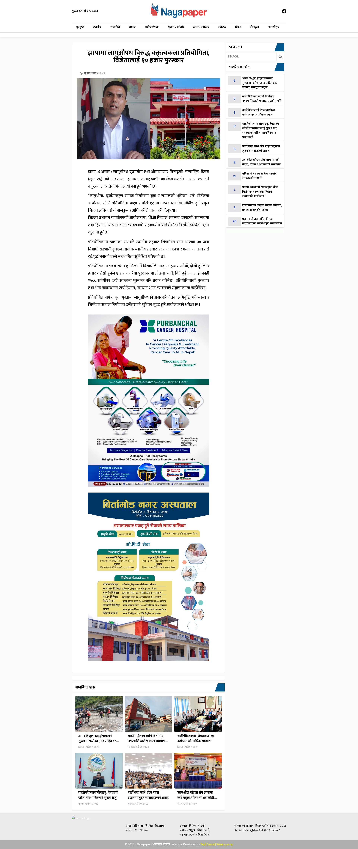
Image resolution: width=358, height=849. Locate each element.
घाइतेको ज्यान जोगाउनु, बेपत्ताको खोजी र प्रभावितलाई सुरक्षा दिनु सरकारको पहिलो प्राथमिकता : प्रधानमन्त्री (98, 795)
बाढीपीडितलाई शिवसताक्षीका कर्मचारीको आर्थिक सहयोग (195, 738)
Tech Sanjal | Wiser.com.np (216, 844)
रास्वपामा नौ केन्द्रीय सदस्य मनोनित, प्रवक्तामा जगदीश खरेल (262, 207)
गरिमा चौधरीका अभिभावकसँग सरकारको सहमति (259, 176)
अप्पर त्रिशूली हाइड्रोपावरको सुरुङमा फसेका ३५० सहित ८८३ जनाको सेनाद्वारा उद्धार (98, 738)
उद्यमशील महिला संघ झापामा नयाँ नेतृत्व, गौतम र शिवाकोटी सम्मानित (195, 795)
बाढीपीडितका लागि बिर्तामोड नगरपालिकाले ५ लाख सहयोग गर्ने (146, 738)
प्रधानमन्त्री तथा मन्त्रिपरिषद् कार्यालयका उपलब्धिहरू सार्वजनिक (262, 221)
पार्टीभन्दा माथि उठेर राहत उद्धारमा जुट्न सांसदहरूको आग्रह (148, 795)
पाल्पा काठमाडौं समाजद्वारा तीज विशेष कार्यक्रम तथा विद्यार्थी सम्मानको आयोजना (260, 192)
